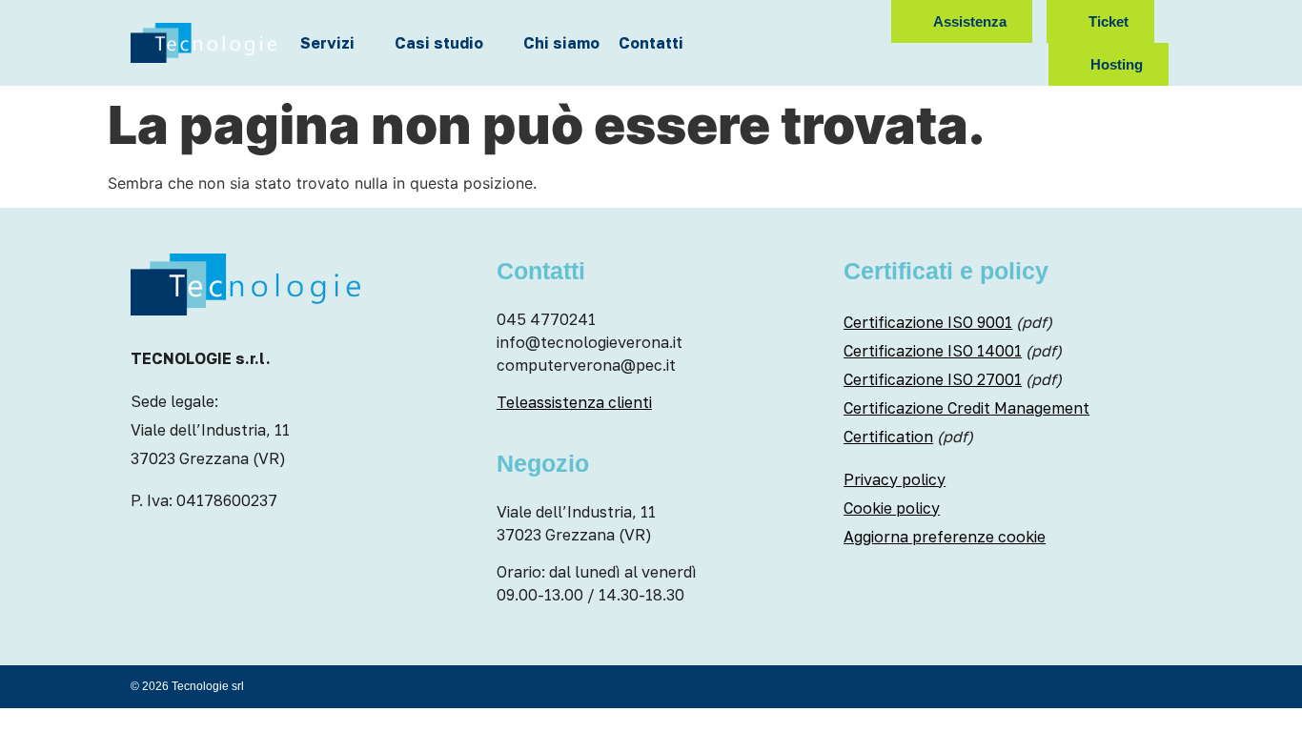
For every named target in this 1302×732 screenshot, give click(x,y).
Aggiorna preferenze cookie (945, 536)
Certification (888, 436)
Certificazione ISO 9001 (928, 322)
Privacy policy (895, 479)
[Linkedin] (846, 21)
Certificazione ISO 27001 (933, 379)
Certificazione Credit (917, 407)
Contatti (651, 42)
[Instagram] (791, 21)
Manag (1016, 407)
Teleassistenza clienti (574, 402)
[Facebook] (818, 21)
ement (1066, 407)
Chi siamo (561, 42)
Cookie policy (892, 508)
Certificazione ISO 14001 (933, 350)
